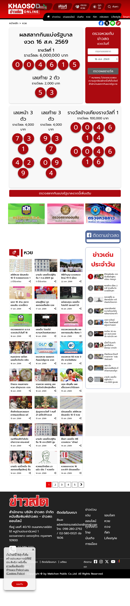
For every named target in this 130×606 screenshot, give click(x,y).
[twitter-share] (106, 23)
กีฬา (95, 17)
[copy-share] (118, 23)
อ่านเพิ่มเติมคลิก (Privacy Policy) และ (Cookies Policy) (17, 570)
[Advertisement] (67, 237)
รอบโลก (109, 515)
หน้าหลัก (13, 23)
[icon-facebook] (95, 562)
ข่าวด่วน (56, 17)
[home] (48, 17)
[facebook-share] (101, 23)
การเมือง (91, 543)
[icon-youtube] (113, 562)
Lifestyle (115, 17)
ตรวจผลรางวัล (103, 71)
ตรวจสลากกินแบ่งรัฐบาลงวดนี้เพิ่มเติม (65, 193)
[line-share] (112, 23)
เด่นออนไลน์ (69, 17)
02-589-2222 (25, 547)
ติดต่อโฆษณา (49, 562)
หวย (88, 17)
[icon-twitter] (107, 562)
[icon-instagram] (101, 562)
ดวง (107, 526)
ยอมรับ (19, 584)
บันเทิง (80, 17)
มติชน (63, 562)
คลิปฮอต (104, 17)
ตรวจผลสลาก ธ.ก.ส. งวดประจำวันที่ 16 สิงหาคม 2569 (20, 333)
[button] (4, 603)
